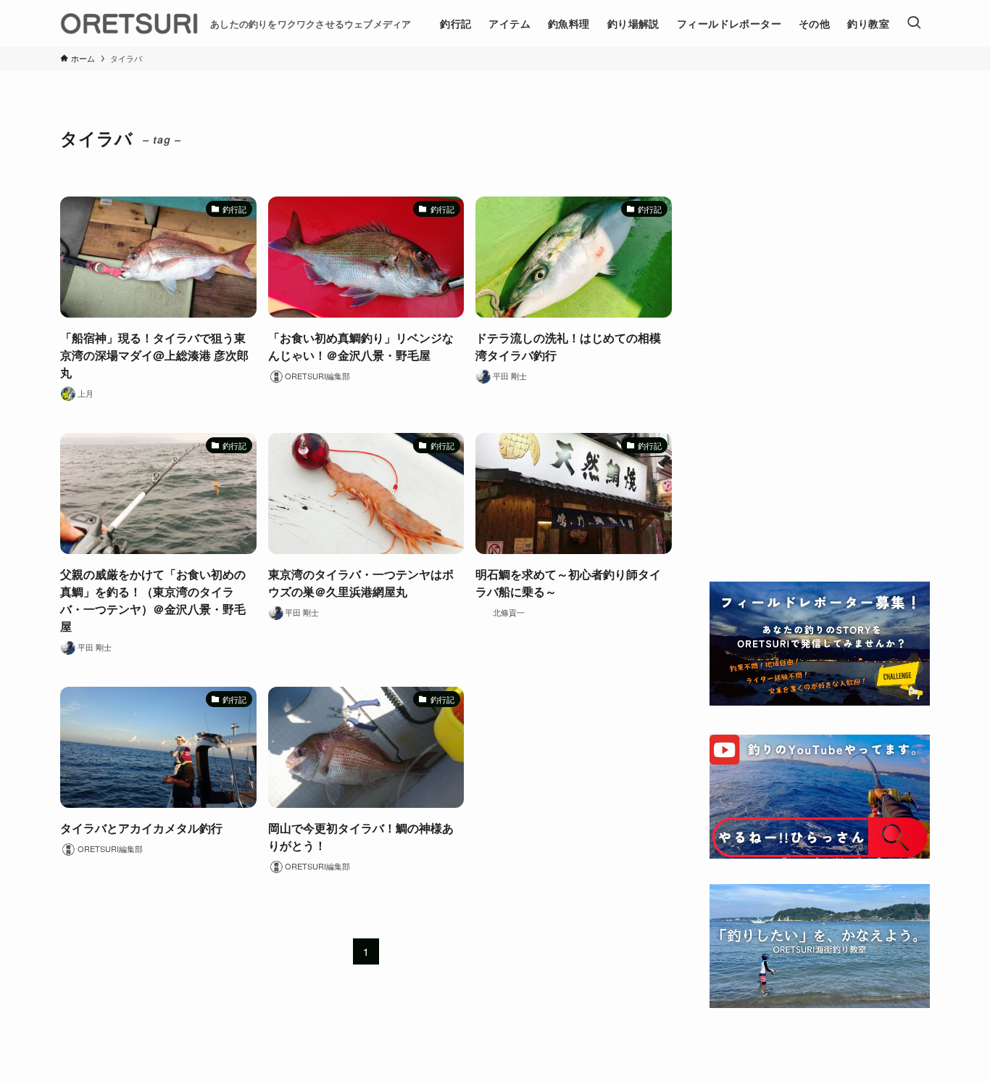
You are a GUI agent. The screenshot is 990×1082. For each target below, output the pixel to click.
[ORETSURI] (129, 23)
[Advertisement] (819, 335)
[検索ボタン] (914, 23)
